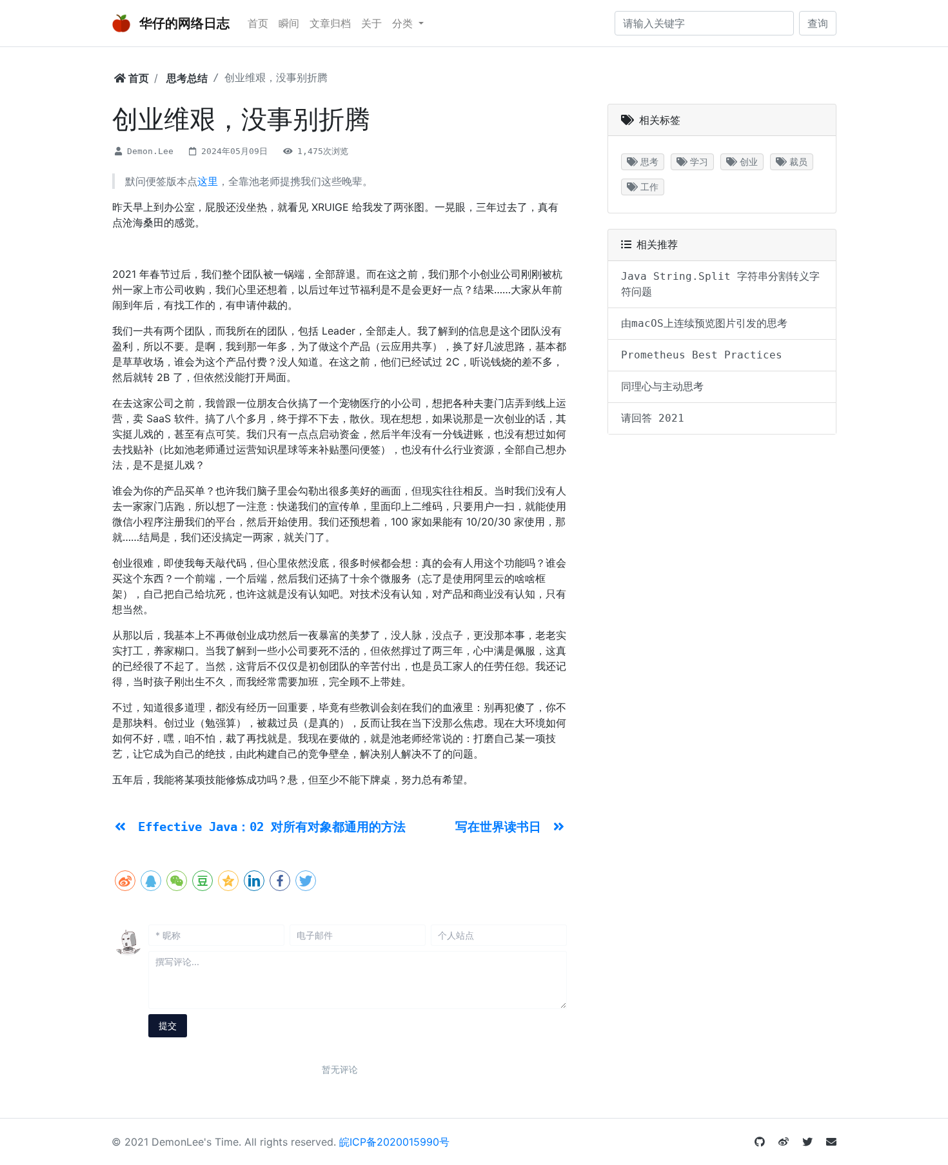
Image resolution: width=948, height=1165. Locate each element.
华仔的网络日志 (183, 23)
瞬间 (289, 23)
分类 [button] (404, 23)
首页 (258, 23)
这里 (207, 181)
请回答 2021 (652, 418)
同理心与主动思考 (662, 386)
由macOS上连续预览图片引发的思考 (704, 323)
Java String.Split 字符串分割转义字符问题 (720, 284)
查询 (817, 23)
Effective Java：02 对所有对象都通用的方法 (272, 826)
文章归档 (330, 23)
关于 (371, 23)
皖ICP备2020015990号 (394, 1141)
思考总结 (187, 78)
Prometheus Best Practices (701, 355)
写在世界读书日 (501, 826)
